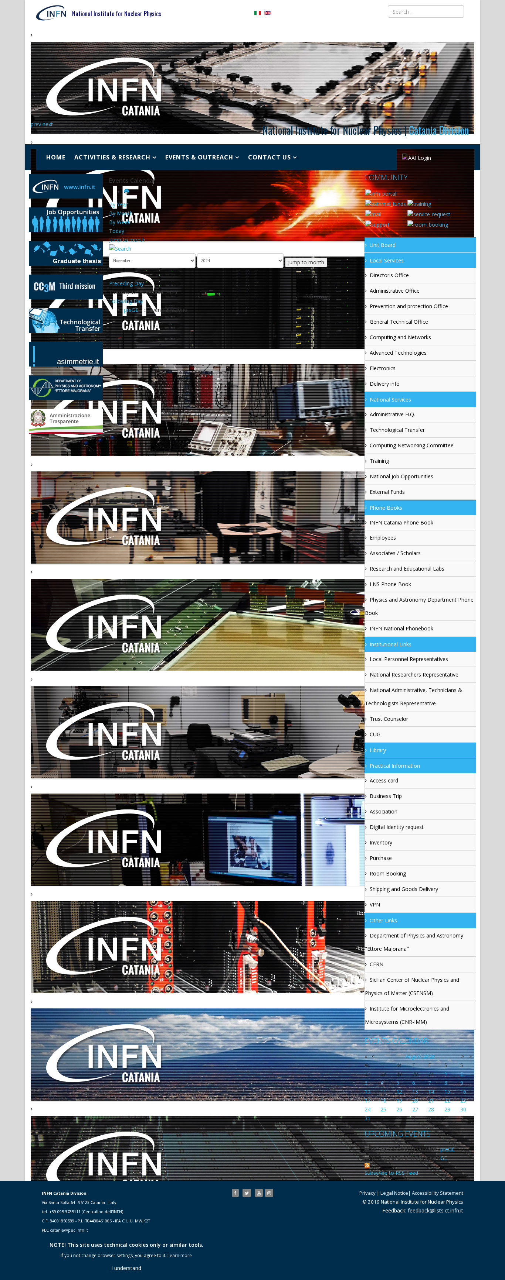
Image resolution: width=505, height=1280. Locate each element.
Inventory (381, 842)
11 (383, 1091)
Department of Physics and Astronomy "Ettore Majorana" (414, 942)
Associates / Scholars (395, 553)
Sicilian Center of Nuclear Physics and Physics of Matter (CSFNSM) (412, 986)
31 (367, 1118)
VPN (375, 904)
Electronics (383, 368)
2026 (429, 1056)
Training (379, 460)
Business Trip (386, 795)
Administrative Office (395, 290)
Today (116, 230)
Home (55, 157)
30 (463, 1109)
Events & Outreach (199, 157)
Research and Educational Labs (407, 568)
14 (431, 1091)
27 (415, 1109)
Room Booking (388, 873)
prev (36, 124)
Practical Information (395, 765)
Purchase (381, 857)
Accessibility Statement (437, 1193)
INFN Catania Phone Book (401, 522)
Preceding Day (126, 283)
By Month (121, 213)
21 (431, 1100)
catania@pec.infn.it (69, 1230)
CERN (376, 964)
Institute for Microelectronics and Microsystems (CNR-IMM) (407, 1015)
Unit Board (383, 244)
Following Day (126, 300)
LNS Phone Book (390, 584)
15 (447, 1091)
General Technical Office (399, 321)
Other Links (383, 920)
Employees (383, 537)
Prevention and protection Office (409, 306)
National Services (390, 399)
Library (378, 750)
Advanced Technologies (398, 352)
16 (463, 1091)
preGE (132, 309)
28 (431, 1109)
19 (399, 1100)
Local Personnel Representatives (409, 659)
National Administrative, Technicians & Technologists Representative (413, 697)
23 (463, 1100)
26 (399, 1109)
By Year (118, 204)
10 (367, 1091)
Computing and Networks (400, 337)
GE (443, 1158)
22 (447, 1100)
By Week (119, 222)
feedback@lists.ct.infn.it (435, 1210)
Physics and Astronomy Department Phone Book (419, 606)
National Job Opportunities (401, 476)
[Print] (127, 191)
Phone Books (386, 507)
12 (399, 1091)
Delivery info (385, 383)
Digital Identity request (397, 826)
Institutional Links (390, 644)
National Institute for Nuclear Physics (116, 13)
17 (367, 1100)
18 (383, 1100)
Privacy (367, 1193)
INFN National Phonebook (401, 628)
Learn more (179, 1255)
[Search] (234, 248)
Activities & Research (112, 157)
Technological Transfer (397, 429)
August (413, 1056)
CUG (375, 734)
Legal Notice (394, 1193)
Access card (384, 780)
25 (383, 1109)
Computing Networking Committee (412, 445)
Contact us (269, 157)
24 (367, 1109)
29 (447, 1109)
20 (415, 1100)
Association (383, 811)
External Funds (387, 491)
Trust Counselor (389, 718)
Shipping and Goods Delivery (404, 888)
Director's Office (389, 275)
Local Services (387, 260)
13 (415, 1091)
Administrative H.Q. (392, 414)
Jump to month (127, 239)
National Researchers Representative (414, 674)
